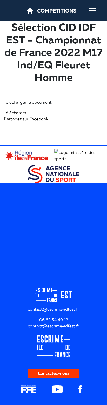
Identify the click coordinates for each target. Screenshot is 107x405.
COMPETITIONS (56, 10)
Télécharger (15, 112)
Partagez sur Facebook (26, 118)
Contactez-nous (53, 373)
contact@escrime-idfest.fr (53, 325)
